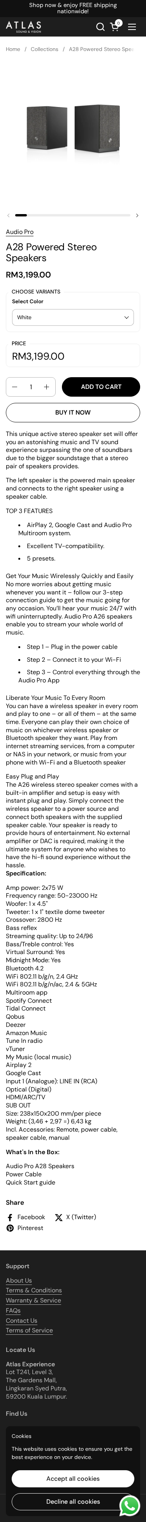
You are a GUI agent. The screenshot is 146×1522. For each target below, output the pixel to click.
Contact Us (21, 1320)
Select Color (27, 301)
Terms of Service (29, 1330)
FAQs (13, 1310)
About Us (19, 1280)
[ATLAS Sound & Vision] (23, 27)
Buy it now (73, 412)
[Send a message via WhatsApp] (130, 1506)
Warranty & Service (33, 1300)
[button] (100, 27)
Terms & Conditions (34, 1290)
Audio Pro (19, 232)
